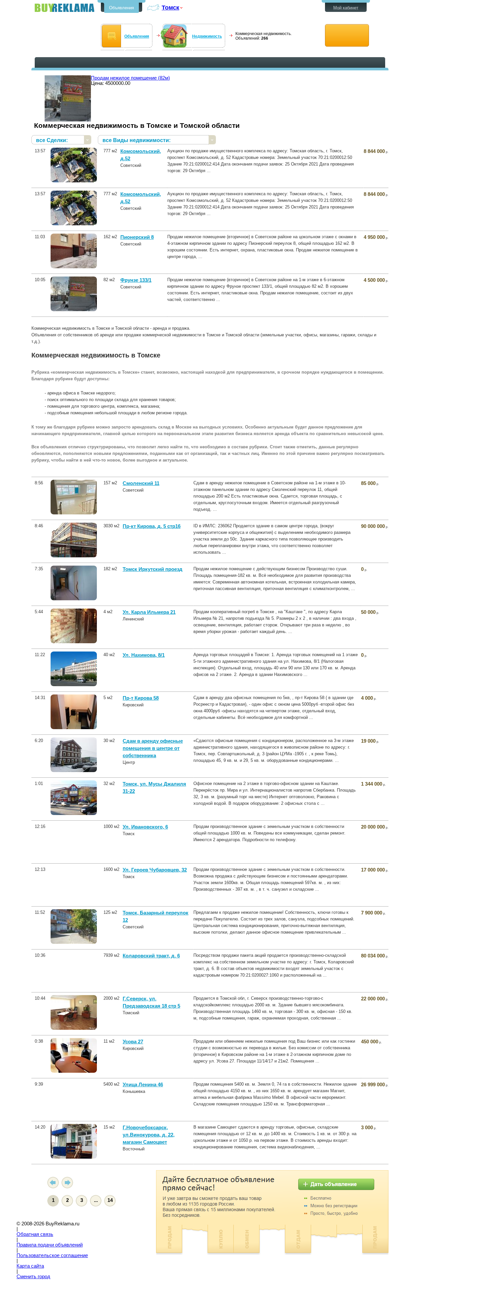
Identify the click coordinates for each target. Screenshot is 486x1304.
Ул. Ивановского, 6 (145, 827)
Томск (170, 7)
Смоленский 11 (141, 483)
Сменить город (33, 1276)
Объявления (121, 7)
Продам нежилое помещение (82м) (130, 78)
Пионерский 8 (137, 237)
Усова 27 (133, 1041)
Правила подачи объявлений (50, 1245)
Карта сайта (30, 1266)
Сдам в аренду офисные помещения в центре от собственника (153, 748)
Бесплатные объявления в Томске (64, 8)
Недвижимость (207, 36)
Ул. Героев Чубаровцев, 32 (155, 870)
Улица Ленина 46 (143, 1084)
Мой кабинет (345, 7)
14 (110, 1200)
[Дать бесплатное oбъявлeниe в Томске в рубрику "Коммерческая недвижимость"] (347, 35)
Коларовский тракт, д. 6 (151, 955)
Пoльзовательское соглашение (52, 1255)
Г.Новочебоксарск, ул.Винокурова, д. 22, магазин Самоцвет (149, 1135)
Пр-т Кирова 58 (141, 698)
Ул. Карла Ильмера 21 (149, 612)
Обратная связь (35, 1234)
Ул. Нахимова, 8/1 (144, 655)
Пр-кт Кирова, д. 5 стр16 (152, 526)
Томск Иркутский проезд (152, 569)
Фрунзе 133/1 (135, 280)
